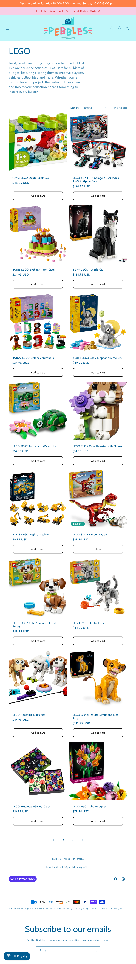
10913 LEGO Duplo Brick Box (30, 178)
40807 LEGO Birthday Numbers (33, 358)
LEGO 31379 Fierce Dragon (90, 534)
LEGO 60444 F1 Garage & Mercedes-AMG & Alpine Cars (96, 179)
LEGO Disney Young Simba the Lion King (96, 716)
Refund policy (65, 908)
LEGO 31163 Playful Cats (88, 623)
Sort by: (74, 107)
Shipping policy (118, 908)
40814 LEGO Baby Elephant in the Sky (97, 358)
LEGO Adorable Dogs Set (28, 714)
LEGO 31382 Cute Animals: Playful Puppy (34, 624)
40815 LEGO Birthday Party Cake (33, 269)
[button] (7, 28)
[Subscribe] (96, 950)
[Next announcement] (129, 11)
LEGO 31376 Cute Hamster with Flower (97, 446)
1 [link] (53, 839)
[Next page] (82, 840)
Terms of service (99, 908)
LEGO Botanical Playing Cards (31, 806)
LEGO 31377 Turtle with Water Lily (34, 446)
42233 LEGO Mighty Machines (31, 534)
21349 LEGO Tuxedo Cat (88, 269)
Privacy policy (82, 908)
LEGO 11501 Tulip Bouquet (89, 806)
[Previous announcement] (7, 11)
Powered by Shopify (46, 908)
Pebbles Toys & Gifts (26, 908)
